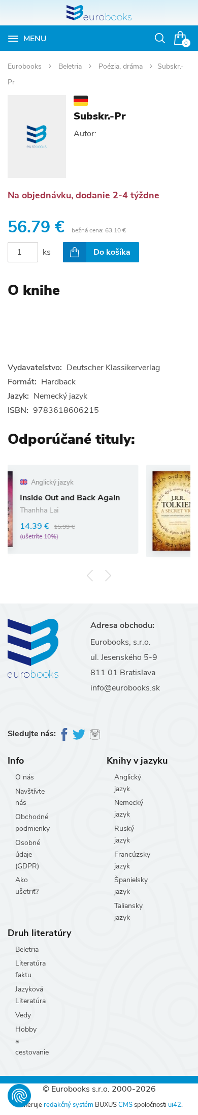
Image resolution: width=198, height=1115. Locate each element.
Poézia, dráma (121, 66)
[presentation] (90, 575)
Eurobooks (26, 66)
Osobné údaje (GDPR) (27, 854)
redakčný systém (68, 1104)
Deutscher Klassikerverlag (113, 367)
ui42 (174, 1104)
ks (47, 252)
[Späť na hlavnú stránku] (99, 12)
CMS (125, 1104)
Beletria (71, 66)
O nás (24, 777)
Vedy (23, 1015)
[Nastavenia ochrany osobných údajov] (19, 1095)
